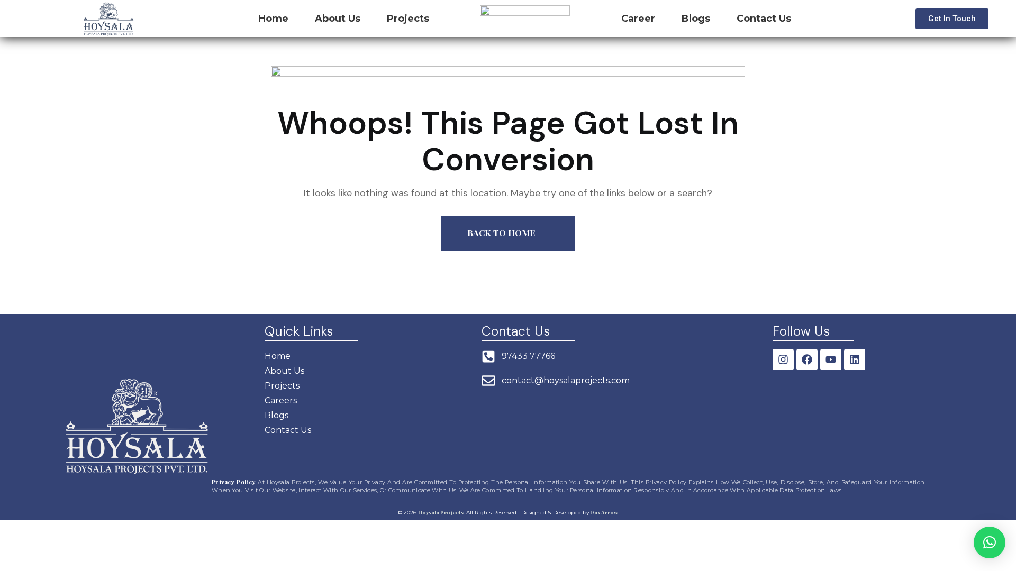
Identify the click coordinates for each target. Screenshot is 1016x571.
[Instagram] (783, 359)
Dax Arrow (603, 512)
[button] (989, 542)
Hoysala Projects (441, 512)
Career (638, 18)
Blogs (696, 18)
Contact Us (764, 18)
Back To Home (502, 232)
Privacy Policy (234, 482)
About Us (337, 18)
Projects (408, 18)
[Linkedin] (854, 359)
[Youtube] (830, 359)
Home (273, 18)
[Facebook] (807, 359)
